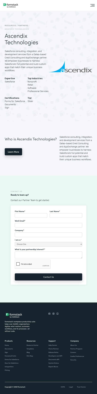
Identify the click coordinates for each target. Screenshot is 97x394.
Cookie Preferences (77, 356)
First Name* (20, 211)
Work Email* (20, 220)
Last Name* (55, 211)
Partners (23, 25)
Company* (19, 230)
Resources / (11, 25)
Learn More (13, 151)
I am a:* (18, 239)
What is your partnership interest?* (30, 249)
